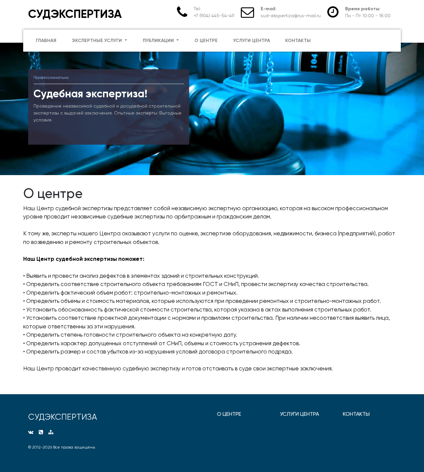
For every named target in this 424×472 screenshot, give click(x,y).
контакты (298, 40)
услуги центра (251, 40)
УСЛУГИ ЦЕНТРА (299, 414)
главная (46, 40)
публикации (159, 40)
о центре (206, 40)
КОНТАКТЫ (356, 414)
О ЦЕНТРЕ (229, 414)
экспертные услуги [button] (97, 40)
